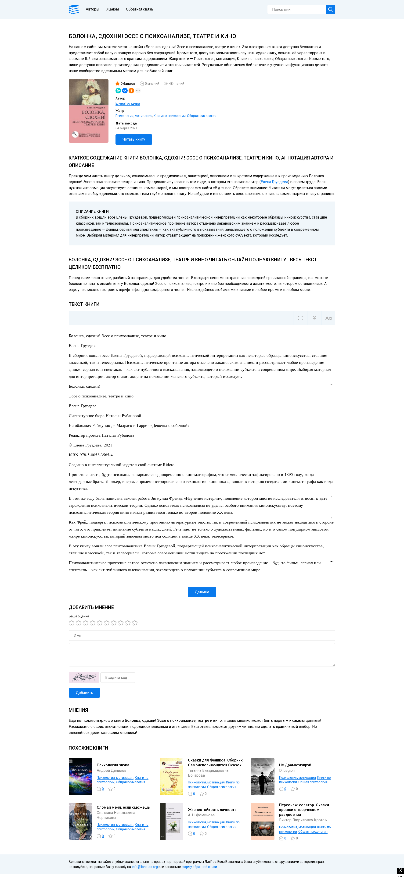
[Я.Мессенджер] (118, 90)
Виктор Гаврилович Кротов (303, 820)
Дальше (202, 592)
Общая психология (201, 116)
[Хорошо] (100, 623)
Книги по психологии (170, 116)
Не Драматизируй (295, 765)
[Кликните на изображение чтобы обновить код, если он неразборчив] (84, 677)
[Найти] (330, 9)
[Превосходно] (135, 623)
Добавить (84, 692)
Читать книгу (134, 139)
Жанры (112, 9)
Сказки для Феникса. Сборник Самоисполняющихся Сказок (215, 762)
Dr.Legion (287, 770)
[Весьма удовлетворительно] (93, 623)
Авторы (92, 9)
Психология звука (113, 765)
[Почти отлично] (121, 623)
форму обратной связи (199, 867)
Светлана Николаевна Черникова (116, 815)
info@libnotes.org (145, 867)
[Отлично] (128, 623)
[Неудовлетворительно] (72, 623)
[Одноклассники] (131, 90)
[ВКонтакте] (125, 90)
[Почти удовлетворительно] (79, 623)
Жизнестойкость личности (212, 809)
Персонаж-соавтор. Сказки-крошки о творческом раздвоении (304, 810)
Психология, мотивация (133, 116)
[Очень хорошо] (114, 623)
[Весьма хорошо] (107, 623)
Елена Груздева (127, 103)
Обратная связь (139, 9)
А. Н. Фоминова (201, 815)
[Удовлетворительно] (86, 623)
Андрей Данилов (111, 770)
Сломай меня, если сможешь (123, 807)
